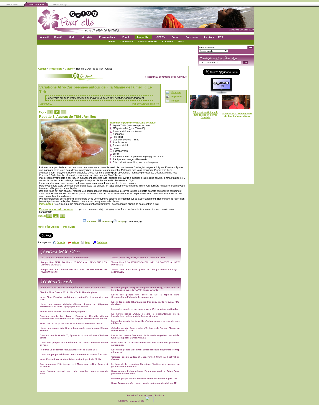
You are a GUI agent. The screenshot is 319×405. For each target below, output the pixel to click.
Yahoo (75, 242)
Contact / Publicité (154, 395)
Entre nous (192, 37)
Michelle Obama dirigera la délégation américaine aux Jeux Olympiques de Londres (74, 305)
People (126, 37)
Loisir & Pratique (147, 41)
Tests (181, 41)
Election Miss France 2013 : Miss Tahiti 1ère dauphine (68, 292)
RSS (220, 37)
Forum (175, 37)
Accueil (44, 37)
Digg (87, 242)
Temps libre (143, 37)
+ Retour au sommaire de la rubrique (166, 76)
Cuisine (110, 41)
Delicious (102, 242)
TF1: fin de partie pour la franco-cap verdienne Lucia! (74, 323)
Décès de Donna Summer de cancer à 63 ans (83, 354)
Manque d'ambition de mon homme (71, 257)
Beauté (58, 37)
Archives (209, 37)
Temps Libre (68, 226)
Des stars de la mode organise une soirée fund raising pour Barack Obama (145, 336)
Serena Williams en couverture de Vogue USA (153, 378)
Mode (72, 37)
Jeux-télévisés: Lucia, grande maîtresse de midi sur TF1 (148, 383)
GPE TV (160, 37)
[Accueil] (79, 30)
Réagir (175, 100)
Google (61, 242)
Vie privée (87, 37)
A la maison (126, 41)
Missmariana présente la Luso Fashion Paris (82, 287)
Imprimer (176, 96)
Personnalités (107, 37)
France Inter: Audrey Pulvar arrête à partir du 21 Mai (74, 359)
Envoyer (176, 92)
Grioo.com (12, 4)
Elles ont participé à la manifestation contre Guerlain (205, 115)
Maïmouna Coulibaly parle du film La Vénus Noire (237, 114)
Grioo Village (60, 4)
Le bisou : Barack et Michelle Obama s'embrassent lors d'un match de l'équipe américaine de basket (74, 317)
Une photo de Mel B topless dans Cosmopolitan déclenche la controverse (145, 295)
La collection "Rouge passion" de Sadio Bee (73, 349)
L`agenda (167, 41)
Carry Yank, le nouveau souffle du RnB (144, 257)
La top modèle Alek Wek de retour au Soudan (154, 309)
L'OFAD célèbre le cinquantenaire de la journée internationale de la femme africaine (145, 315)
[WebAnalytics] (149, 401)
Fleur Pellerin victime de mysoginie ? (67, 311)
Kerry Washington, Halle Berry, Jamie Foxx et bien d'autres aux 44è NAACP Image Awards (145, 288)
